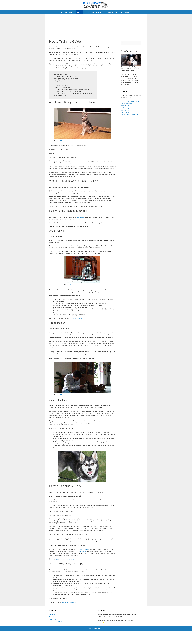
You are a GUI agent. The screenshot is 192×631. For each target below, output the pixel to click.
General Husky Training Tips (62, 95)
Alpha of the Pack (62, 86)
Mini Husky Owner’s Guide (70, 602)
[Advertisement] (96, 25)
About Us (52, 614)
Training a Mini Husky (127, 112)
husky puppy (80, 217)
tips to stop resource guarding (65, 559)
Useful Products (124, 12)
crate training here (77, 318)
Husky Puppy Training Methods (63, 80)
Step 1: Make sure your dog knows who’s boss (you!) (73, 89)
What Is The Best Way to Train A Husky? (66, 78)
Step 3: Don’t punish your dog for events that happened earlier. (76, 93)
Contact (51, 617)
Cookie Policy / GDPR (55, 621)
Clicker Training (61, 84)
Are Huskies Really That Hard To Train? (66, 76)
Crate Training (61, 82)
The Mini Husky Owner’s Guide (130, 101)
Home (60, 12)
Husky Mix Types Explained (129, 108)
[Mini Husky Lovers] (96, 5)
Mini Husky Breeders (97, 12)
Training (79, 12)
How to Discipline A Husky (62, 87)
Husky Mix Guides (112, 12)
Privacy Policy (53, 619)
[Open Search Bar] (132, 12)
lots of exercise (84, 549)
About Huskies (69, 12)
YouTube (59, 140)
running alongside (80, 551)
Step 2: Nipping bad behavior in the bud (69, 91)
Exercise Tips (125, 110)
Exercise (87, 12)
